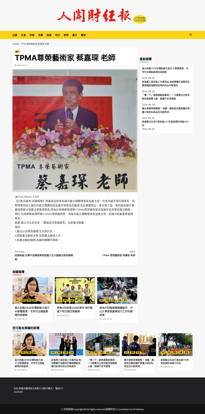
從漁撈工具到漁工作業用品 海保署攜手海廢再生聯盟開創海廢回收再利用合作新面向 (166, 83)
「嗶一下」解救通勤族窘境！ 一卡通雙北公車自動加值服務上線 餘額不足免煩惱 (166, 96)
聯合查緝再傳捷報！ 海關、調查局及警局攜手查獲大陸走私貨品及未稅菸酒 (166, 110)
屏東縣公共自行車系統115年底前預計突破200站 (165, 123)
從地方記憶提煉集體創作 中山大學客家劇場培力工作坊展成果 (116, 311)
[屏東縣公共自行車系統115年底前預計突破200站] (175, 344)
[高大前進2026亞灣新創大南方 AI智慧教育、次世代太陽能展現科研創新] (32, 290)
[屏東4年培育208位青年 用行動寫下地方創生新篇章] (75, 290)
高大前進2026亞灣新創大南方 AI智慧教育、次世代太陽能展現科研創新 (32, 311)
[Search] (191, 34)
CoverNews (123, 409)
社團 (14, 35)
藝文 (74, 35)
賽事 (83, 35)
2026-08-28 (22, 319)
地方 (57, 35)
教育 (66, 35)
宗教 (32, 35)
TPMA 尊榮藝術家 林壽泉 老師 (118, 253)
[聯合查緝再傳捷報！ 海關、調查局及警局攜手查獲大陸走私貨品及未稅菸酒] (139, 344)
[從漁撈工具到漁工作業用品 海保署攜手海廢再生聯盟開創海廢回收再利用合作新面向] (66, 344)
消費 (40, 35)
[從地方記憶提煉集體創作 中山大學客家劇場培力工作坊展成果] (117, 290)
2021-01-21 (22, 65)
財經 (49, 35)
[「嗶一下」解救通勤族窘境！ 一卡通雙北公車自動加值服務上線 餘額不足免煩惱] (102, 344)
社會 (23, 35)
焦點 (29, 300)
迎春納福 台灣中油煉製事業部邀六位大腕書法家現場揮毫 (44, 255)
